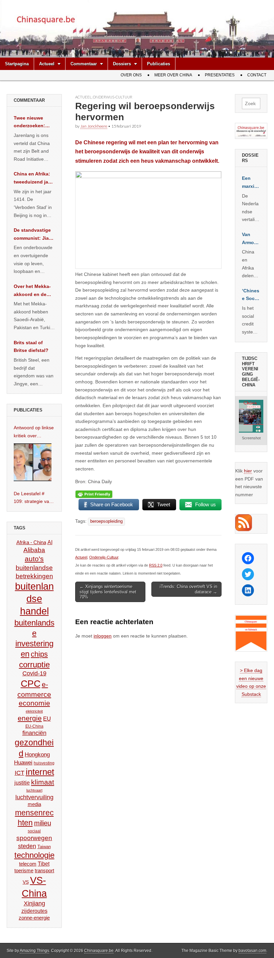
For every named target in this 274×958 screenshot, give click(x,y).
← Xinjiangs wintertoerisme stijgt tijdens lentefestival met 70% (108, 591)
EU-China (34, 726)
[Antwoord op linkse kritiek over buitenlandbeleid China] (32, 462)
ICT (19, 772)
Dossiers (122, 63)
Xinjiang (34, 903)
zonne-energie (34, 917)
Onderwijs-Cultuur (112, 97)
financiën (34, 733)
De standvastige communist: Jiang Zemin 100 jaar (34, 234)
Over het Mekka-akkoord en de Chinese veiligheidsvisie (32, 291)
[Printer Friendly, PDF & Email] (94, 494)
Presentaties (220, 75)
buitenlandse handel (34, 598)
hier (248, 470)
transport (44, 870)
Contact (256, 75)
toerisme (23, 870)
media (34, 804)
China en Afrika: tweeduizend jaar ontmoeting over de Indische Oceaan (33, 178)
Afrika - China (31, 542)
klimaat (42, 782)
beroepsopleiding (106, 521)
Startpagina (17, 63)
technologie (34, 855)
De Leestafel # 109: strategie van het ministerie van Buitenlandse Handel (33, 498)
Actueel (46, 63)
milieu (42, 823)
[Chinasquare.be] (137, 29)
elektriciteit (34, 711)
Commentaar (84, 63)
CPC (30, 683)
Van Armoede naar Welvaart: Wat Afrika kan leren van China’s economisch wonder (251, 239)
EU (47, 719)
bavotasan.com (252, 950)
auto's (34, 559)
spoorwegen (34, 837)
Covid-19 (34, 673)
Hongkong (37, 754)
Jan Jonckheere (93, 126)
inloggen (103, 636)
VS (26, 882)
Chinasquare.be (99, 950)
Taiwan (44, 846)
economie (34, 703)
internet (40, 772)
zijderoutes (34, 911)
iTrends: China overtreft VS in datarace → (188, 589)
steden (27, 846)
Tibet (43, 864)
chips (39, 654)
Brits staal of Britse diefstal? (31, 346)
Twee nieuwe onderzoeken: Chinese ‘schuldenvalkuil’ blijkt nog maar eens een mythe (33, 122)
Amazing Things (34, 950)
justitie (22, 783)
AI (49, 542)
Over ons (131, 75)
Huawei (23, 762)
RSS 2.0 (155, 565)
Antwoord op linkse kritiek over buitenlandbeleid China (34, 432)
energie (30, 718)
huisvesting (44, 763)
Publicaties (158, 63)
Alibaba (34, 550)
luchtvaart (34, 790)
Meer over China (173, 75)
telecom (27, 864)
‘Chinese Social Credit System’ (251, 295)
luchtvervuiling (34, 797)
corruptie (34, 664)
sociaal (34, 831)
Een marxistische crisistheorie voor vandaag (251, 182)
